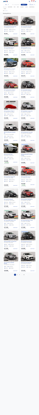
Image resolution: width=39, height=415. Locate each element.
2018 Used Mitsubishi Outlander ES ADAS (27, 155)
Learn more (15, 33)
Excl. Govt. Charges (6, 34)
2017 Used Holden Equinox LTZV (10, 220)
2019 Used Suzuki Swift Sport (26, 262)
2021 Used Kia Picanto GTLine (26, 241)
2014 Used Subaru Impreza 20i (9, 176)
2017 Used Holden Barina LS (9, 47)
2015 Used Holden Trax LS (25, 47)
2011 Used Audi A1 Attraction (26, 26)
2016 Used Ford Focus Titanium (9, 68)
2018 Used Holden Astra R (25, 176)
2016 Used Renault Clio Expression (10, 26)
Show (4, 10)
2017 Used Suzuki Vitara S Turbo (27, 220)
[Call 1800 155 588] (29, 1)
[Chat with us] (33, 1)
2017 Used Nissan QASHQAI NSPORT (9, 263)
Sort (30, 3)
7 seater (5, 8)
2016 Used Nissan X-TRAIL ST (9, 111)
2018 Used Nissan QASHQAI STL (27, 199)
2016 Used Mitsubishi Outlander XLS (10, 133)
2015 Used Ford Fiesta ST (8, 199)
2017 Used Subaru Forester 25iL (27, 111)
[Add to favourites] (17, 26)
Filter (6, 4)
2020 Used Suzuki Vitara (8, 154)
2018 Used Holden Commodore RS (10, 241)
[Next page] (26, 275)
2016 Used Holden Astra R (25, 68)
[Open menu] (35, 1)
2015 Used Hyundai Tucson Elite (27, 132)
